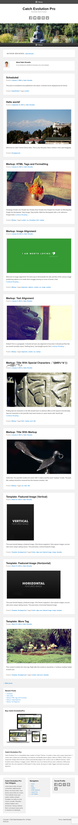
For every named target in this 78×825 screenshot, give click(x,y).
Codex (33, 552)
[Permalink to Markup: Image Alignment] (39, 274)
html (37, 220)
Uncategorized (16, 153)
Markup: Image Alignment (21, 231)
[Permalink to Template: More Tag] (39, 664)
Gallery (33, 788)
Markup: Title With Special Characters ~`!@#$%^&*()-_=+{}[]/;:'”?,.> (37, 364)
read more (40, 675)
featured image (47, 552)
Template (14, 552)
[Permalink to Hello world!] (39, 145)
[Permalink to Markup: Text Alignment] (39, 341)
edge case (39, 552)
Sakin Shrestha (29, 54)
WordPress (43, 18)
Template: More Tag (17, 621)
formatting (32, 220)
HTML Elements (35, 790)
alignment (24, 287)
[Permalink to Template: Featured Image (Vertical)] (20, 542)
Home (32, 784)
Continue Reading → (22, 215)
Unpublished (15, 91)
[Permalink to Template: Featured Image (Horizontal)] (33, 600)
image (43, 287)
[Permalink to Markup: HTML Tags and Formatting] (39, 207)
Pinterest (39, 18)
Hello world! (13, 102)
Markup (14, 220)
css (28, 220)
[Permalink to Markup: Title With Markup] (39, 475)
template (59, 552)
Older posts (7, 683)
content (27, 91)
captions (30, 287)
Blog (32, 786)
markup (42, 220)
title (34, 421)
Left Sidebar (34, 794)
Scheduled (12, 77)
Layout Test (34, 792)
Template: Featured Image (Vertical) (26, 496)
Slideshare (47, 18)
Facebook (30, 18)
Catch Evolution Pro (39, 9)
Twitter (34, 18)
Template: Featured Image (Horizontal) (28, 563)
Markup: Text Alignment (20, 298)
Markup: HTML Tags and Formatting (27, 164)
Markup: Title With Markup (21, 432)
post (31, 421)
